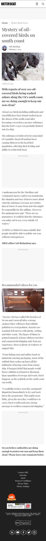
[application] (23, 300)
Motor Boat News (19, 22)
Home (5, 22)
